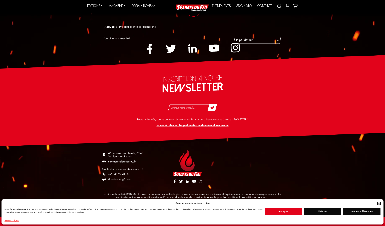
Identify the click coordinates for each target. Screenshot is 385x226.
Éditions (93, 6)
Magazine (116, 6)
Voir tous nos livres (304, 3)
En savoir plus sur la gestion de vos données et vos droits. (193, 125)
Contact (264, 6)
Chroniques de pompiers (154, 3)
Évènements (221, 6)
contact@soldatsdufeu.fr (122, 161)
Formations (142, 6)
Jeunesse (220, 3)
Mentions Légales (12, 220)
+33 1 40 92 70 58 (118, 174)
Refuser (322, 211)
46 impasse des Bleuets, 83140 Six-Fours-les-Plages (125, 154)
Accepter (283, 211)
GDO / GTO (244, 6)
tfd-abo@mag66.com (120, 179)
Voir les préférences (362, 211)
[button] (378, 203)
